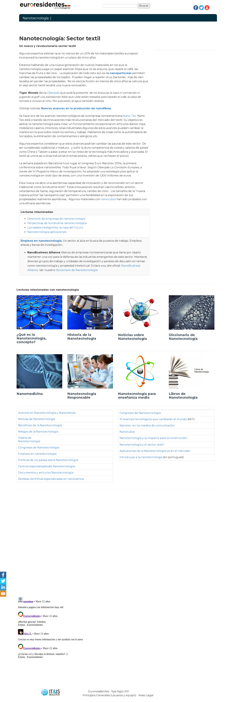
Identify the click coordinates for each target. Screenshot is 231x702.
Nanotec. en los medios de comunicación (147, 425)
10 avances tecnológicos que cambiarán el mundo (154, 419)
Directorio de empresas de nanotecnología (56, 218)
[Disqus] (115, 638)
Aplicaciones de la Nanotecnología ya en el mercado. (155, 451)
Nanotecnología (35, 18)
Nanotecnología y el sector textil (142, 444)
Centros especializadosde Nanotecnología (46, 466)
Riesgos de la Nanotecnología (38, 431)
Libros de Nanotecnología (183, 395)
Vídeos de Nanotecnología (29, 439)
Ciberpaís (53, 92)
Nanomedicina (30, 394)
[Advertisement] (115, 542)
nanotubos (108, 199)
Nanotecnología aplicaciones (46, 232)
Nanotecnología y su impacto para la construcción (154, 438)
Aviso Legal (145, 695)
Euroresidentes (98, 691)
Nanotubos (127, 431)
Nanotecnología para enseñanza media (137, 395)
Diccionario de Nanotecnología (77, 270)
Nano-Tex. (130, 115)
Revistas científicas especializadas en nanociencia (51, 478)
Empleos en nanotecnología (37, 453)
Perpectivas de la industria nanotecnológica (57, 223)
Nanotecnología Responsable (81, 395)
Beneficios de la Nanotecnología (40, 425)
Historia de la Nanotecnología (81, 336)
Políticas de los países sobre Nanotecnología (48, 460)
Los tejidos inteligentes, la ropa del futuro (55, 227)
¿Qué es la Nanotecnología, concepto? (32, 338)
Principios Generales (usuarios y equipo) (109, 695)
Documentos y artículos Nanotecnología (45, 472)
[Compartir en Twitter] (3, 580)
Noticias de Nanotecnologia (36, 419)
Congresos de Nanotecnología (38, 447)
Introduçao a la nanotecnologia (141, 457)
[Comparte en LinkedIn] (3, 587)
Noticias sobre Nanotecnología (132, 337)
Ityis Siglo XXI (120, 691)
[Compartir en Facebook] (3, 574)
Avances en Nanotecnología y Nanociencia (46, 412)
